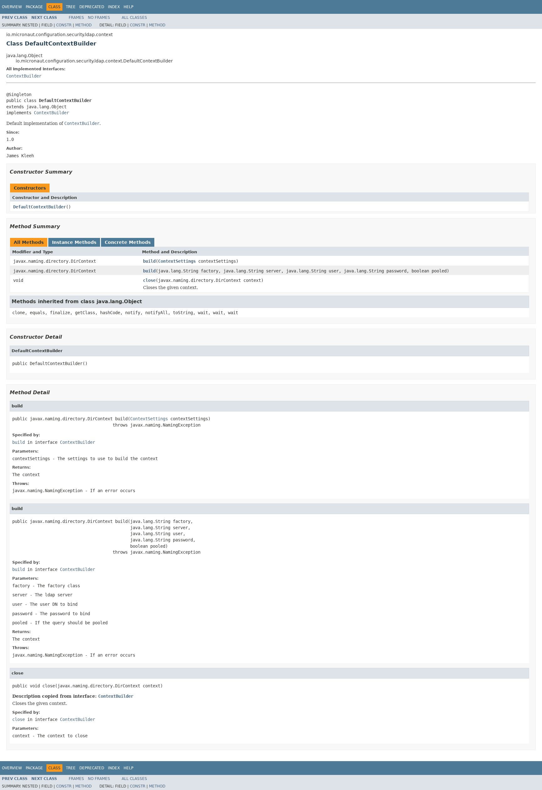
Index (114, 7)
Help (128, 7)
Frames (76, 17)
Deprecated (91, 7)
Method (83, 25)
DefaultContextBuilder (39, 206)
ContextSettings (177, 261)
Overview (12, 7)
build (149, 261)
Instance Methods (74, 242)
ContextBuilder (23, 75)
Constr (64, 25)
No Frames (99, 17)
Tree (71, 7)
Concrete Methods (128, 242)
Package (34, 7)
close (149, 280)
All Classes (134, 17)
